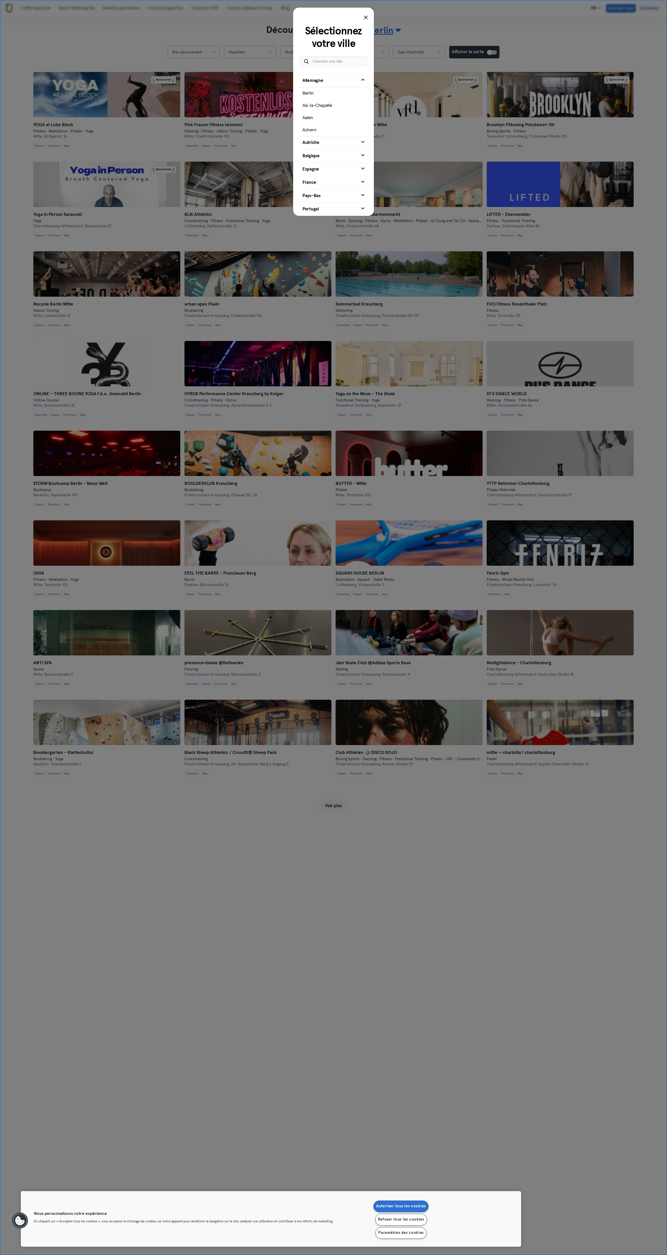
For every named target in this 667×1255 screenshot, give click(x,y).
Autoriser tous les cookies (401, 1206)
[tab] (333, 105)
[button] (20, 1220)
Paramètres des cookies (401, 1233)
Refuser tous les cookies (401, 1219)
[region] (271, 1219)
